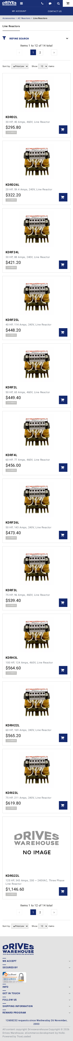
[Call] (42, 3)
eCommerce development (39, 1033)
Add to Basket (63, 129)
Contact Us (55, 11)
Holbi (62, 1033)
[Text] (50, 3)
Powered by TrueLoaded (17, 1036)
